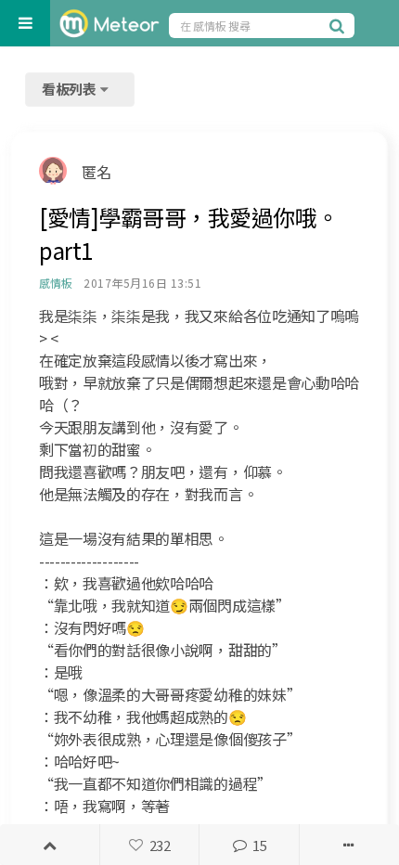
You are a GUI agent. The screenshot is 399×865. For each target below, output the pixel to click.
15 (259, 845)
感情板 (55, 282)
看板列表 (70, 88)
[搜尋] (339, 25)
